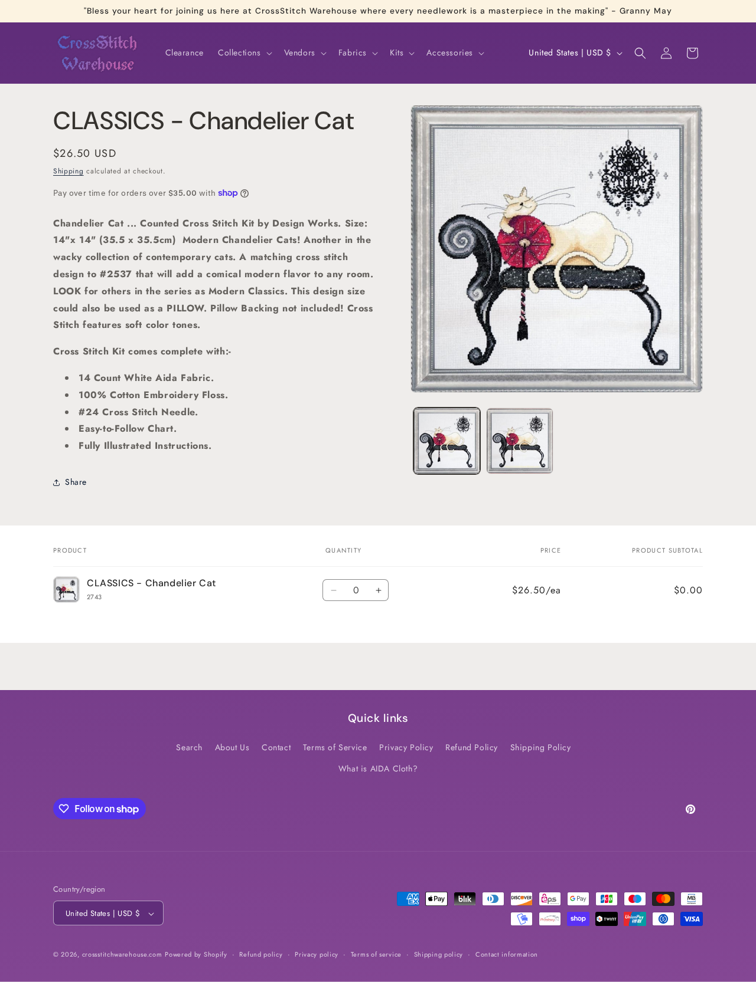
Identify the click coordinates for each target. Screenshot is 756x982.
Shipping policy (439, 954)
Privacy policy (316, 954)
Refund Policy (471, 748)
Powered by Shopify (196, 955)
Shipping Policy (540, 748)
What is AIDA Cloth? (378, 768)
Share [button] (76, 482)
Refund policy (260, 954)
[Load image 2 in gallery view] (519, 441)
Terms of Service (335, 748)
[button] (244, 52)
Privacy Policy (406, 748)
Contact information (506, 954)
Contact (276, 748)
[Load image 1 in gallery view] (446, 441)
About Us (232, 748)
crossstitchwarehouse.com (122, 955)
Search (189, 748)
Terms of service (376, 954)
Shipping (68, 171)
